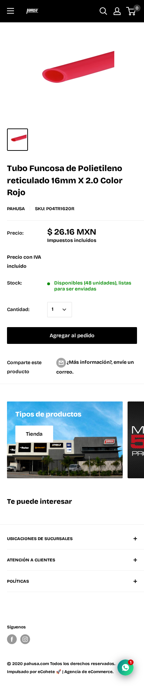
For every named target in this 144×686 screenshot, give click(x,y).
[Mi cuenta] (117, 11)
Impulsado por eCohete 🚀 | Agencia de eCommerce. (60, 671)
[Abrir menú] (10, 11)
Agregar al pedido (72, 335)
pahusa (16, 209)
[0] (131, 11)
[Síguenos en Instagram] (25, 639)
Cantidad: (18, 309)
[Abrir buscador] (103, 11)
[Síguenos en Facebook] (12, 639)
